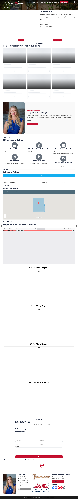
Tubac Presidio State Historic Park (39, 149)
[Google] (64, 487)
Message (17, 446)
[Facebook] (53, 487)
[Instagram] (56, 487)
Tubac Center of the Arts (63, 149)
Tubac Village (14, 149)
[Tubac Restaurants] (39, 157)
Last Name (41, 438)
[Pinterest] (61, 487)
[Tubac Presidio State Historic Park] (39, 145)
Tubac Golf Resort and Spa (63, 162)
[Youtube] (59, 487)
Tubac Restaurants (39, 161)
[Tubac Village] (15, 145)
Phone (40, 442)
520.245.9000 (20, 431)
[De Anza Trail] (15, 157)
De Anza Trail (14, 161)
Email (16, 442)
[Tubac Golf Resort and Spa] (63, 159)
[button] (4, 24)
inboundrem (52, 497)
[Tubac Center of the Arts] (63, 145)
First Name (17, 438)
